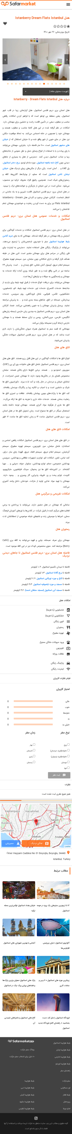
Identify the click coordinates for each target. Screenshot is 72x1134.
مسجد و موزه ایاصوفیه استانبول (47, 584)
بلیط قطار (66, 1095)
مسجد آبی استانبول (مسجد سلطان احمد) (43, 590)
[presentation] (66, 59)
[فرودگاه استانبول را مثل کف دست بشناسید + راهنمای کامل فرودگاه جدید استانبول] (53, 995)
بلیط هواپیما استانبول (61, 1043)
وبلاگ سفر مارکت (27, 1049)
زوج (65, 745)
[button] (64, 83)
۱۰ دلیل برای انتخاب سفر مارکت (22, 1056)
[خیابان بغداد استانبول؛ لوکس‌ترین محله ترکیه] (19, 883)
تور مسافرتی (65, 1088)
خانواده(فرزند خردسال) (58, 750)
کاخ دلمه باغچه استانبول (47, 163)
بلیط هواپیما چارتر (63, 1050)
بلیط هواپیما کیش (27, 1095)
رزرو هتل (66, 1101)
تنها (65, 768)
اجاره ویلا (66, 1108)
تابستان (30, 750)
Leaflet (67, 846)
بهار (31, 745)
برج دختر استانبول (11, 163)
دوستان (64, 762)
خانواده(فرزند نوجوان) (59, 756)
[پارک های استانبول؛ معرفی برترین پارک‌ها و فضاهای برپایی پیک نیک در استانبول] (19, 958)
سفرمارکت (66, 1081)
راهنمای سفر (65, 1070)
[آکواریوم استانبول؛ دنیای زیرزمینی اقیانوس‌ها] (53, 921)
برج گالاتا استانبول (54, 573)
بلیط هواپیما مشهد (26, 1101)
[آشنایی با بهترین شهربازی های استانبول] (19, 921)
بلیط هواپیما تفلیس (26, 1108)
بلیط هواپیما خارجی (62, 1057)
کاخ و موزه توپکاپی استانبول (49, 578)
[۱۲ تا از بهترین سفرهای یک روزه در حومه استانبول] (53, 883)
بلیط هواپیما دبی (27, 1088)
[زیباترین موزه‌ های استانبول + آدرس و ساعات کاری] (53, 958)
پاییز (31, 756)
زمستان (30, 762)
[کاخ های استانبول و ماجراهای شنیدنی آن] (19, 995)
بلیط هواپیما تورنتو (63, 1064)
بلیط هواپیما (29, 1081)
